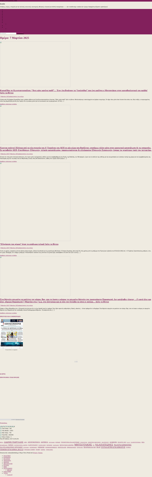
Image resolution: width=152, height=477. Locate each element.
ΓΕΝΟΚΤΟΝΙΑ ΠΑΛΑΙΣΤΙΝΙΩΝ (70, 442)
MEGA (1, 442)
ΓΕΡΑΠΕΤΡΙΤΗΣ (83, 442)
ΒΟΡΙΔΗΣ (57, 442)
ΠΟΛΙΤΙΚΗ (7, 9)
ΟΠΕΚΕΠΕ (41, 447)
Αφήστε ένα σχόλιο (18, 96)
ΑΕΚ (25, 442)
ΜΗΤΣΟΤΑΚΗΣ (83, 444)
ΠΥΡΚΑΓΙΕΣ (80, 447)
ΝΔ (93, 445)
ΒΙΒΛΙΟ (9, 24)
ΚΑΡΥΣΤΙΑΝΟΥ (33, 445)
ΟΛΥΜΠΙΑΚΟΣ (33, 447)
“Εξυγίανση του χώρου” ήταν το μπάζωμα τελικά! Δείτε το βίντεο (29, 244)
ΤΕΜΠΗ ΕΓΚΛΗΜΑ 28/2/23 (11, 449)
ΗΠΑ (143, 442)
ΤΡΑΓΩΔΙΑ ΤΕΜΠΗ (29, 449)
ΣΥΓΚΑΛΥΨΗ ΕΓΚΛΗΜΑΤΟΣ (113, 447)
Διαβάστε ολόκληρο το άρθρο (8, 104)
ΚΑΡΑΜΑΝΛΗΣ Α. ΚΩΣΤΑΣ (21, 445)
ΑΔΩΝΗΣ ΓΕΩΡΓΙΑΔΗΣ (13, 442)
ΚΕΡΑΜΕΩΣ (49, 445)
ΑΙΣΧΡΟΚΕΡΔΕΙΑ (34, 442)
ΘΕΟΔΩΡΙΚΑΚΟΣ (3, 445)
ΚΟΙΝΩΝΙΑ (7, 11)
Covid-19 (9, 28)
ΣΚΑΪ (98, 447)
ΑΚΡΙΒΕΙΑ (44, 442)
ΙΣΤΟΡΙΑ (6, 19)
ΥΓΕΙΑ (6, 27)
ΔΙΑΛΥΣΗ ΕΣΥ (105, 442)
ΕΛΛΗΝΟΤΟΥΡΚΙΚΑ (136, 442)
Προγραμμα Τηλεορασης (20, 419)
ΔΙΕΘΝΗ (6, 16)
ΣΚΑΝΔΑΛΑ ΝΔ (90, 447)
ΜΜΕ (5, 21)
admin (11, 96)
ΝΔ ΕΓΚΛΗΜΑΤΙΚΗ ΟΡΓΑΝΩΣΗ (11, 447)
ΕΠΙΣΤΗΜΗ (7, 25)
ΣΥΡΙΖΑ (128, 447)
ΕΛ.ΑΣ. (128, 442)
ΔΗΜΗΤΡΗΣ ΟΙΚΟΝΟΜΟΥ (94, 442)
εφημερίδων (15, 349)
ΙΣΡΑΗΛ (10, 445)
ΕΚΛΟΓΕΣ (7, 13)
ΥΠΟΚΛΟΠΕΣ (49, 449)
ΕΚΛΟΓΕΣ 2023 (122, 442)
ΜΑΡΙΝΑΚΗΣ (56, 445)
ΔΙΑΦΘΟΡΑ (113, 442)
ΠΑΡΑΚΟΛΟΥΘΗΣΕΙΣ (51, 447)
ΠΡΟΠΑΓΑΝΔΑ (71, 447)
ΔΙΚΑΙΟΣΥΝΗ (8, 17)
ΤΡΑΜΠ (38, 449)
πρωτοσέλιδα (9, 349)
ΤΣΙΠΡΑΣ (43, 449)
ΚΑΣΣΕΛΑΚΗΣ (42, 445)
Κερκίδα (2, 3)
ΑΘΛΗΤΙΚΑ (7, 14)
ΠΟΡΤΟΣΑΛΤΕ (62, 447)
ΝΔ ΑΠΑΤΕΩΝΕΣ (104, 444)
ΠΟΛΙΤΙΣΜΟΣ (8, 22)
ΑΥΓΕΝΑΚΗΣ (52, 442)
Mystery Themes (37, 453)
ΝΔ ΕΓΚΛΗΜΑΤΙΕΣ (122, 445)
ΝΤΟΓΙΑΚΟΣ (26, 447)
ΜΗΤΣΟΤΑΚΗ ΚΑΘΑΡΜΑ (67, 445)
